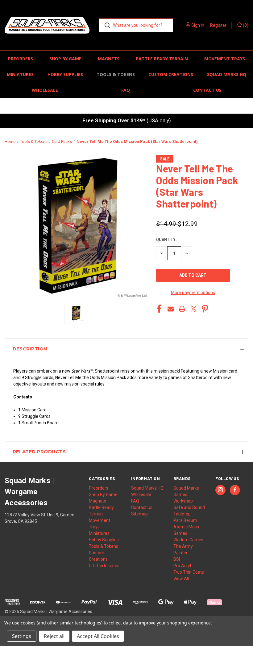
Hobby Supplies (65, 74)
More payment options (193, 292)
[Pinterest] (205, 309)
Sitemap (139, 513)
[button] (126, 348)
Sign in (197, 25)
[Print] (182, 309)
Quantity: (166, 239)
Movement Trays (224, 59)
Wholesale (45, 90)
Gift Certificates (104, 565)
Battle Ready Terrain (162, 59)
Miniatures (20, 74)
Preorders (20, 59)
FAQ (125, 90)
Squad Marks (186, 488)
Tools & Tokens (116, 74)
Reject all (54, 636)
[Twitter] (193, 309)
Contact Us (207, 90)
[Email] (171, 309)
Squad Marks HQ (226, 74)
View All (181, 578)
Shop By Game (65, 59)
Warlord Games (188, 539)
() (245, 25)
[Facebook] (159, 309)
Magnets (108, 59)
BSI (176, 559)
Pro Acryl (182, 565)
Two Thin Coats (188, 572)
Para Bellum (185, 520)
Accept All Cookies (98, 636)
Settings (21, 636)
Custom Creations (170, 74)
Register (218, 25)
